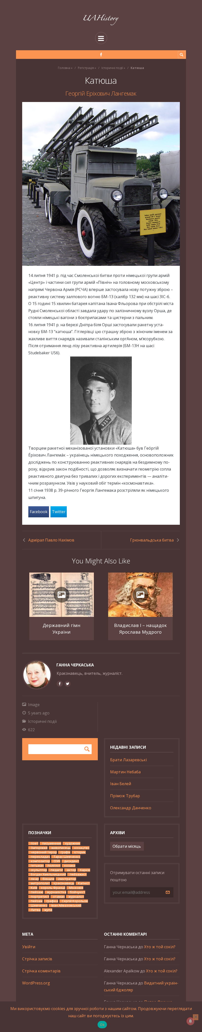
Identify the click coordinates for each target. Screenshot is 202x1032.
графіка (52, 901)
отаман (59, 896)
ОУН (57, 861)
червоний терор (44, 852)
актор (71, 870)
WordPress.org (36, 983)
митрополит (40, 883)
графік (65, 852)
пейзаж (37, 901)
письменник (51, 843)
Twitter (59, 511)
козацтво (81, 847)
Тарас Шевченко (67, 856)
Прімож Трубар (125, 795)
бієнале (48, 878)
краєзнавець (64, 883)
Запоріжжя (39, 847)
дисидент (71, 861)
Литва (36, 910)
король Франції (53, 887)
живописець (61, 847)
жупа (48, 910)
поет (34, 843)
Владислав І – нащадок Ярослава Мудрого (140, 628)
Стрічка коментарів (41, 971)
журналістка (56, 892)
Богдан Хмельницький (48, 874)
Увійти (28, 946)
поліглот (54, 865)
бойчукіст (77, 892)
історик (80, 852)
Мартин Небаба (125, 772)
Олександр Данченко (130, 808)
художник (72, 843)
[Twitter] (67, 684)
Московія (76, 887)
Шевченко (39, 905)
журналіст (76, 896)
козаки (69, 865)
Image (34, 704)
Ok (102, 1025)
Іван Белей (120, 783)
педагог (57, 870)
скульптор (39, 870)
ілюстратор (67, 878)
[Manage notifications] (190, 1021)
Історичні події (112, 68)
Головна (64, 68)
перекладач (40, 856)
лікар (35, 878)
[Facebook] (101, 54)
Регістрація (86, 68)
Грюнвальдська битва (152, 540)
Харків (85, 870)
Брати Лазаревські (128, 759)
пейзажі (37, 892)
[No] (195, 1017)
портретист (40, 896)
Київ (34, 887)
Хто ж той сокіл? (159, 946)
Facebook (39, 511)
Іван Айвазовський (66, 905)
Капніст (84, 883)
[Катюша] (101, 184)
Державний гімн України (61, 628)
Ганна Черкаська (75, 665)
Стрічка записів (37, 959)
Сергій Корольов (75, 901)
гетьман (37, 865)
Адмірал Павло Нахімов (51, 540)
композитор (40, 861)
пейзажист (78, 874)
